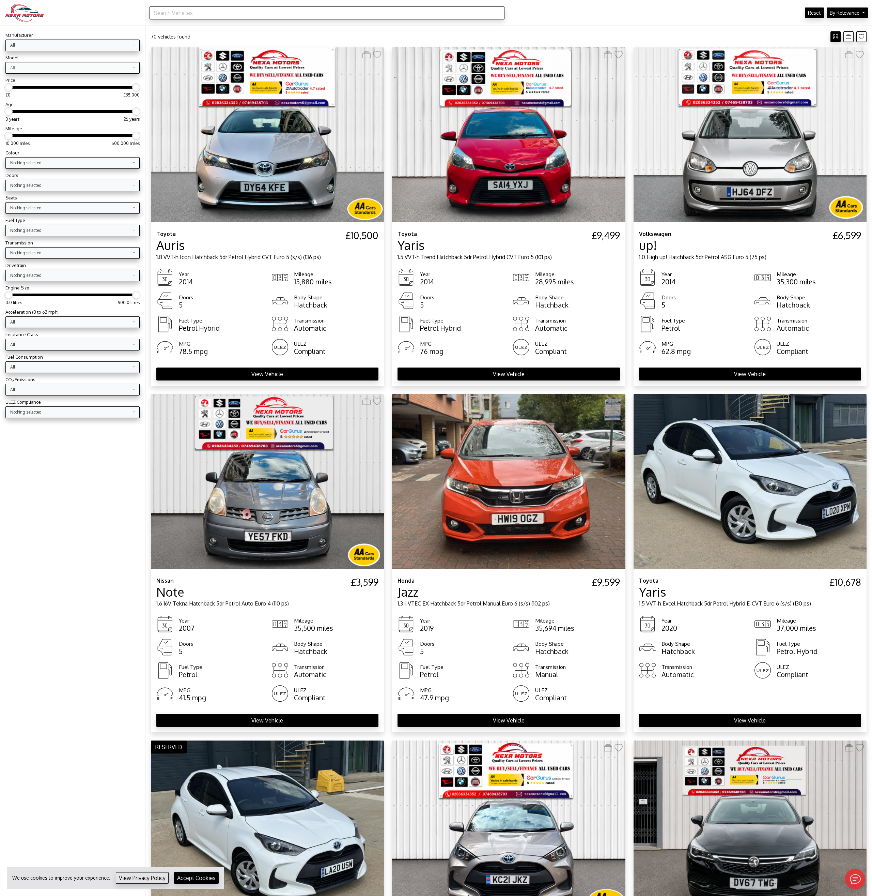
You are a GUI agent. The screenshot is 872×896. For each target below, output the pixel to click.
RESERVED (168, 747)
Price (10, 80)
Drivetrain (15, 265)
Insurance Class (21, 334)
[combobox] (72, 45)
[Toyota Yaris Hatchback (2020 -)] (267, 827)
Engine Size (17, 287)
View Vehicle (267, 374)
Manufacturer (19, 35)
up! (648, 245)
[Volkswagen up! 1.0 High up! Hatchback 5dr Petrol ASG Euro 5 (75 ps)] (750, 134)
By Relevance (845, 13)
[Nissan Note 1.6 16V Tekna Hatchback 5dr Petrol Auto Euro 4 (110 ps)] (267, 481)
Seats (11, 197)
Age (9, 104)
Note (170, 592)
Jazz (408, 592)
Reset (814, 13)
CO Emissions (20, 380)
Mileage (13, 128)
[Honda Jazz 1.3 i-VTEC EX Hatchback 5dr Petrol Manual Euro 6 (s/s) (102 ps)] (508, 481)
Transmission (19, 242)
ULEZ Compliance (23, 402)
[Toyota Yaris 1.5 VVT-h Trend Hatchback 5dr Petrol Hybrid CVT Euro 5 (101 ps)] (508, 134)
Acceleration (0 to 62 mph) (32, 312)
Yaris (411, 245)
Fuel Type (15, 220)
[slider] (8, 87)
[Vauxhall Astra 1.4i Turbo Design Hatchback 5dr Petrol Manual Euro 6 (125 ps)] (750, 827)
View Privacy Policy (142, 878)
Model (12, 57)
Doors (11, 175)
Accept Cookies (196, 878)
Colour (12, 152)
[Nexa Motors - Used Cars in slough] (24, 13)
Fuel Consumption (24, 357)
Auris (170, 245)
